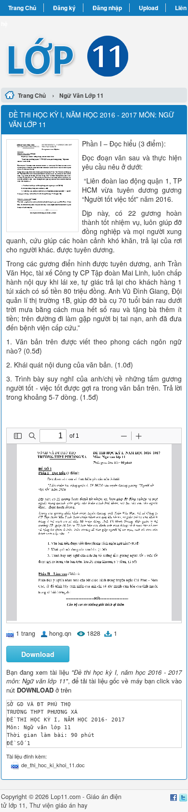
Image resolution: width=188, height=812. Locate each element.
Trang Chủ (22, 7)
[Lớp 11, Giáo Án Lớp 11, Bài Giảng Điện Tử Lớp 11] (94, 50)
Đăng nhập (107, 7)
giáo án (65, 805)
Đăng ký (64, 7)
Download (37, 654)
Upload (148, 7)
